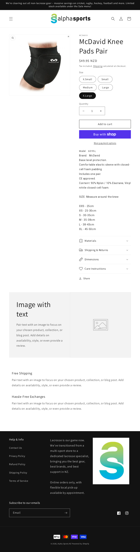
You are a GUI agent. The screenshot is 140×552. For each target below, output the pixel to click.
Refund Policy (17, 464)
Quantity (83, 103)
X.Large (87, 95)
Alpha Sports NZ (64, 544)
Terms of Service (18, 480)
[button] (11, 19)
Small (105, 79)
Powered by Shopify (81, 544)
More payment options (105, 143)
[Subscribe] (66, 513)
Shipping (97, 66)
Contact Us (15, 447)
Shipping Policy (18, 472)
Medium (88, 87)
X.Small (87, 79)
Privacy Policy (17, 456)
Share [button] (86, 278)
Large (105, 87)
